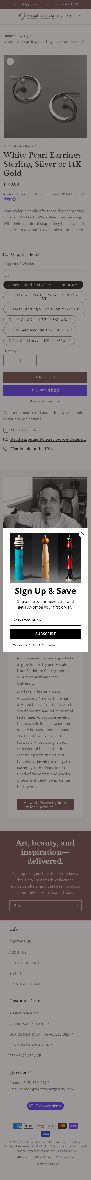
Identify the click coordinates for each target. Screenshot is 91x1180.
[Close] (82, 533)
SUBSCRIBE (45, 633)
